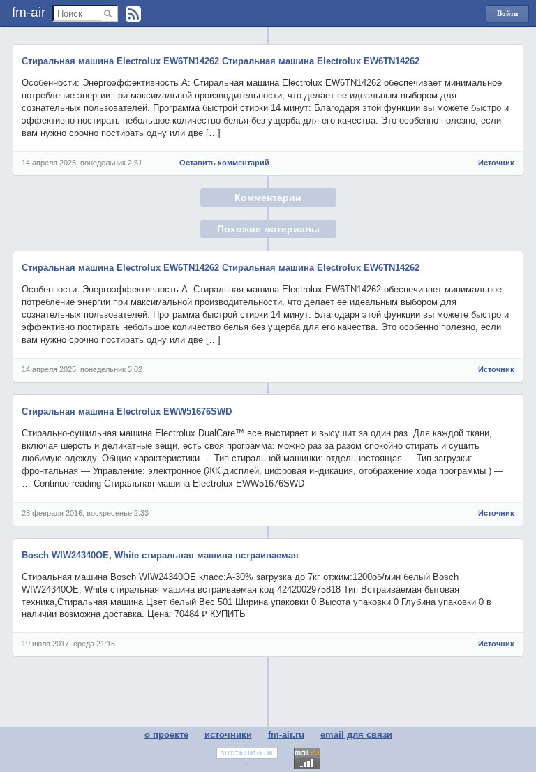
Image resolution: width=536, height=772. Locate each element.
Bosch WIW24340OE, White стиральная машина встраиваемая (160, 555)
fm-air (28, 12)
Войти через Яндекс (507, 15)
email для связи (356, 734)
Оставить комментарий (224, 162)
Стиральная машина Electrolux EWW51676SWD (127, 411)
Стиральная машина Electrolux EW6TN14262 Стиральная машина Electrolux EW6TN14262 (220, 61)
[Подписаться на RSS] (133, 14)
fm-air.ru (286, 734)
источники (228, 734)
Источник (496, 162)
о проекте (166, 734)
